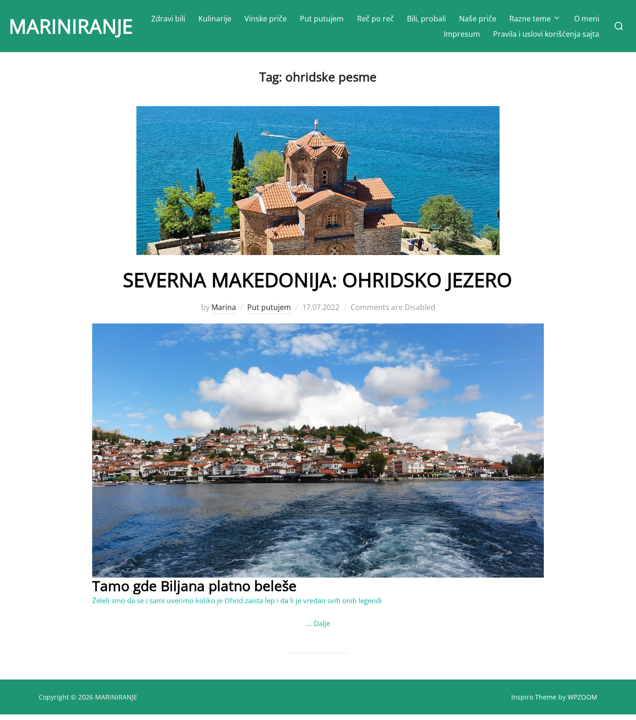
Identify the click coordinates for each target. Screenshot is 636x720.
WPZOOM (582, 697)
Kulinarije (214, 18)
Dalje (322, 623)
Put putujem (322, 18)
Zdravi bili (168, 18)
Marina (223, 307)
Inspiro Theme (533, 697)
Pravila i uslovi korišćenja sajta (546, 34)
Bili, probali (426, 18)
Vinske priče (265, 18)
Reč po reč (375, 18)
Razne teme (530, 18)
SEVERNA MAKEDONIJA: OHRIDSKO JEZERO (317, 279)
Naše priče (477, 18)
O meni (586, 18)
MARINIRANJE (71, 26)
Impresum (462, 34)
